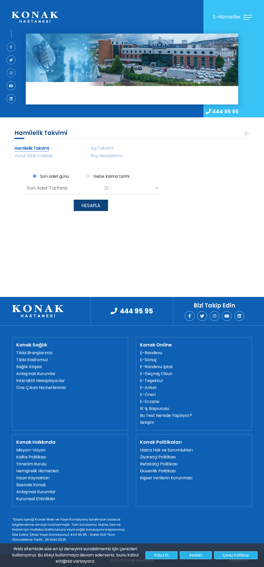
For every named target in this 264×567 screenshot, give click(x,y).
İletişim (147, 422)
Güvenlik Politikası (158, 471)
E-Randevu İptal (156, 367)
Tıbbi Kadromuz (32, 360)
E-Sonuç (148, 360)
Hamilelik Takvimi (31, 148)
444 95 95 (225, 111)
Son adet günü (54, 176)
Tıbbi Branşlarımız (34, 353)
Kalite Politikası (31, 457)
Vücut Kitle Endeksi (33, 156)
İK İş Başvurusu (154, 408)
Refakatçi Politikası (159, 464)
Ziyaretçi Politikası (158, 457)
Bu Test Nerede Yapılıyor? (166, 415)
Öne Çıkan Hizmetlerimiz (41, 388)
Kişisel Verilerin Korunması (166, 478)
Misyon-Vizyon (31, 450)
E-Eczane (149, 401)
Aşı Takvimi (102, 148)
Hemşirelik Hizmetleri (37, 471)
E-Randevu (151, 353)
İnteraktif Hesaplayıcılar (40, 381)
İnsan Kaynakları (33, 478)
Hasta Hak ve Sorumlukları (166, 450)
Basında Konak (31, 485)
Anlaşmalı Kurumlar (36, 374)
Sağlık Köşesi (29, 367)
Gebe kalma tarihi (111, 176)
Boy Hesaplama (106, 156)
